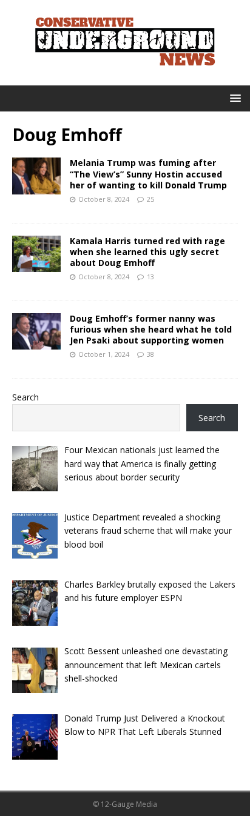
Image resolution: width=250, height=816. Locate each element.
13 (150, 276)
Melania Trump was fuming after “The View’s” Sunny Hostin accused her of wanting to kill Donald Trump (148, 173)
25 (150, 199)
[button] (233, 97)
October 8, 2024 (103, 199)
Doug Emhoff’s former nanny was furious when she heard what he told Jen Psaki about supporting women (151, 329)
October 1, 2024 (103, 354)
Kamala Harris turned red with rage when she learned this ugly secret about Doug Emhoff (147, 251)
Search (25, 397)
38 (150, 354)
